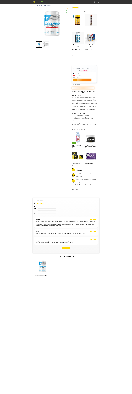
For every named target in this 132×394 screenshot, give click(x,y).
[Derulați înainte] (67, 281)
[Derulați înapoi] (65, 281)
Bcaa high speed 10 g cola (89, 163)
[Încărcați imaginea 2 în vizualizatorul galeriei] (46, 44)
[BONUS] (94, 2)
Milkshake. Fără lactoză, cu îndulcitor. (76, 146)
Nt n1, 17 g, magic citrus (76, 163)
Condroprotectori (47, 5)
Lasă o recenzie (66, 247)
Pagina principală (40, 5)
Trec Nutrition (79, 53)
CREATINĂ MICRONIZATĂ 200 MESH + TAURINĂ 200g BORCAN (90, 146)
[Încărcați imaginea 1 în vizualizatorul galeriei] (39, 44)
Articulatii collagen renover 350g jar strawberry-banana (41, 276)
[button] (47, 2)
